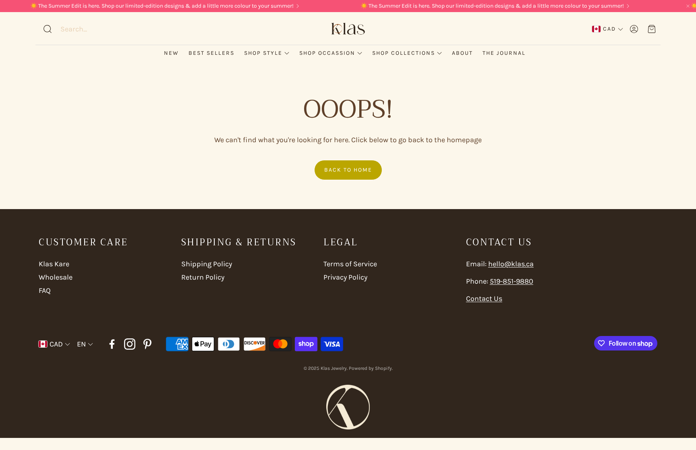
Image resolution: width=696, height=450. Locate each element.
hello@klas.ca (511, 263)
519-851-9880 (511, 281)
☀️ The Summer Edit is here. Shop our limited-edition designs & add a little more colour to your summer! (162, 6)
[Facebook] (112, 344)
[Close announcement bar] (688, 6)
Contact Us (484, 298)
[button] (94, 29)
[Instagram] (129, 344)
